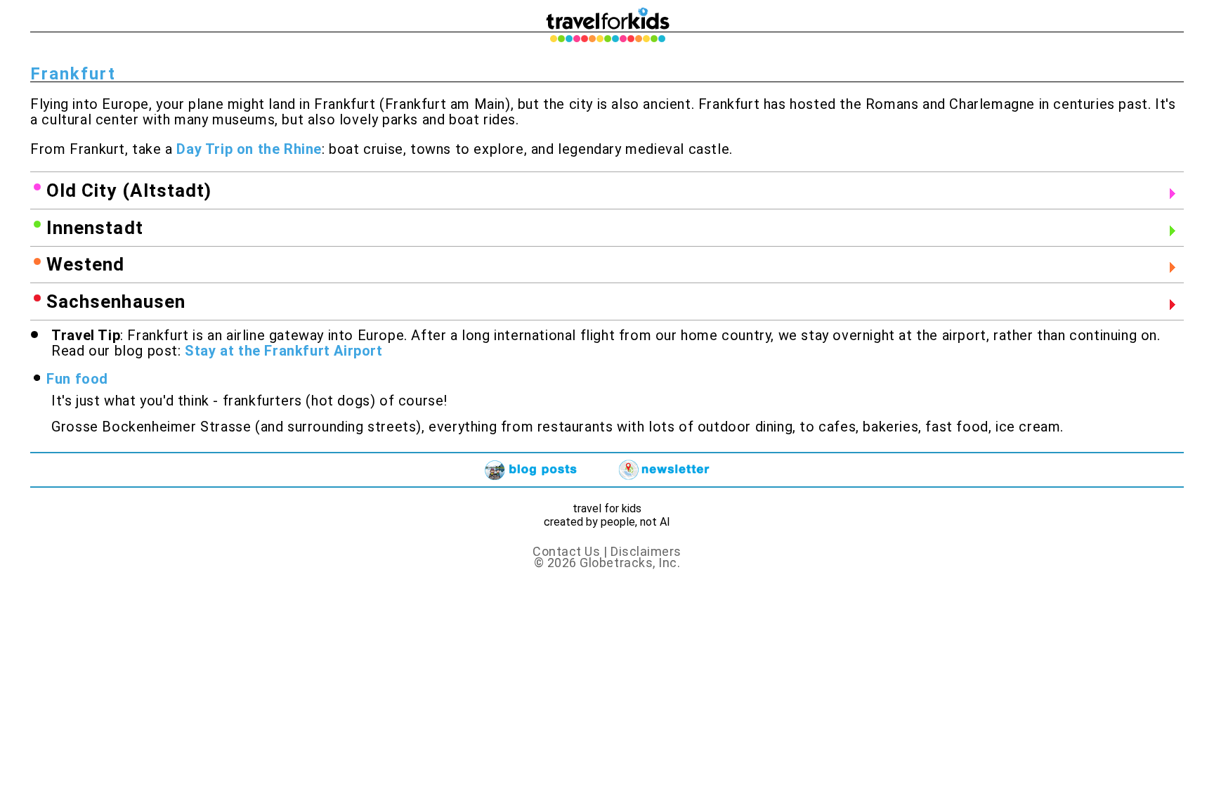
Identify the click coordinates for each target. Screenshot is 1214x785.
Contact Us (566, 551)
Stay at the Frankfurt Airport (283, 350)
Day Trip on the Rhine (249, 149)
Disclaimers (646, 551)
